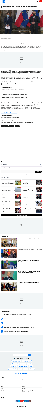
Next (2, 384)
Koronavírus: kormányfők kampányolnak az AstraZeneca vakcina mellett (14, 94)
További (2, 397)
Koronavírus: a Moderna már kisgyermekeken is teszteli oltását (13, 89)
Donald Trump (13, 366)
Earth (23, 381)
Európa (17, 126)
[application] (21, 22)
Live (40, 1)
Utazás (2, 386)
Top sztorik (4, 236)
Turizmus (32, 368)
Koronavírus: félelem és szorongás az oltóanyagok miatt (11, 91)
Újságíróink (3, 390)
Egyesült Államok (13, 368)
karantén (11, 126)
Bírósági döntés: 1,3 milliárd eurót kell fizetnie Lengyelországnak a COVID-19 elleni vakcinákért (17, 122)
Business (2, 381)
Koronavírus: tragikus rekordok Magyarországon (10, 99)
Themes (2, 377)
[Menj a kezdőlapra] (4, 1)
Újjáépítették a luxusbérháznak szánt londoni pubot (10, 117)
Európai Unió (23, 363)
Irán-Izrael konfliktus (16, 361)
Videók (2, 388)
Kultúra (23, 386)
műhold (29, 363)
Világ (23, 379)
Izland (20, 368)
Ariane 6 (25, 368)
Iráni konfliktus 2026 (27, 361)
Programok (24, 388)
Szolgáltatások (3, 394)
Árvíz (31, 366)
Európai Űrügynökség (23, 366)
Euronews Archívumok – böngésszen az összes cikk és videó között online (31, 391)
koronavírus (4, 126)
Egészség (23, 384)
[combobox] (22, 355)
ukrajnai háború (15, 363)
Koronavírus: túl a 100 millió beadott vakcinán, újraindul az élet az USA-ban (15, 97)
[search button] (29, 355)
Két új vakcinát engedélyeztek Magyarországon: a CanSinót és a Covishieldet (14, 120)
